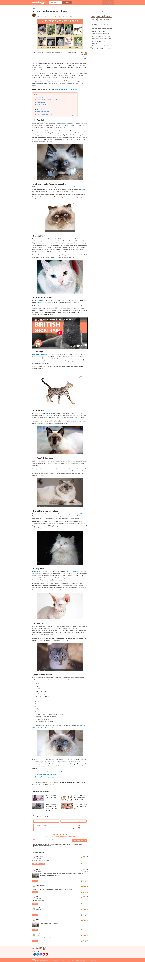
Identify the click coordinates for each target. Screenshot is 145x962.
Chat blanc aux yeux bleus (44, 114)
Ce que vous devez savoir (105, 19)
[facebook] (34, 954)
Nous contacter (61, 960)
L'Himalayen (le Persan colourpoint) (47, 100)
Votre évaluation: (48, 837)
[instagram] (40, 954)
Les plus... (47, 6)
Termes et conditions (70, 960)
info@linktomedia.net (80, 848)
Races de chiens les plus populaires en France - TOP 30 (79, 798)
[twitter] (37, 954)
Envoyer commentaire (79, 841)
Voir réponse (36, 864)
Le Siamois (40, 109)
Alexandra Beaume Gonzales (43, 17)
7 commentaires (40, 14)
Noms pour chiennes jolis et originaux (101, 48)
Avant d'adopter (42, 6)
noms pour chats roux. (47, 727)
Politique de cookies (92, 960)
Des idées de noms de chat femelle (101, 36)
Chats (84, 59)
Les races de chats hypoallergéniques (51, 797)
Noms (93, 16)
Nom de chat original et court (99, 31)
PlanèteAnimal (35, 6)
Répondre (43, 864)
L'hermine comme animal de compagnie (102, 29)
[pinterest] (47, 954)
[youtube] (44, 954)
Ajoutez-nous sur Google (71, 53)
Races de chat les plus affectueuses (66, 89)
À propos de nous (53, 960)
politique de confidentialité (48, 840)
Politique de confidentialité (81, 960)
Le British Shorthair (42, 104)
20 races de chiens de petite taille (100, 34)
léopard (40, 361)
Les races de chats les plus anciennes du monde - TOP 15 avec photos (52, 807)
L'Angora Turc (41, 102)
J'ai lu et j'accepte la (44, 839)
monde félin (69, 759)
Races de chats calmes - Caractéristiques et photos (80, 806)
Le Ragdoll (39, 97)
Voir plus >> (74, 115)
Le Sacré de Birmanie (43, 112)
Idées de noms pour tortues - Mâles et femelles (101, 42)
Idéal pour (94, 19)
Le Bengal (39, 107)
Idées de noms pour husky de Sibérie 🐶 (102, 46)
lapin (84, 189)
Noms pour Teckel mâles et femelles (101, 39)
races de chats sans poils (72, 571)
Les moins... (109, 16)
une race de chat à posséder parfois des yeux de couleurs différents (59, 240)
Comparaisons (100, 16)
